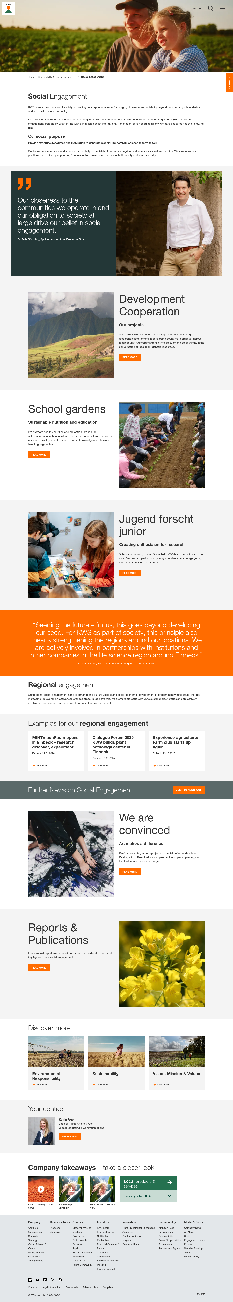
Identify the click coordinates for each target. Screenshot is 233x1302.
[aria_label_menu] (222, 8)
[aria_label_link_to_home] (8, 8)
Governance (165, 1244)
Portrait (188, 1244)
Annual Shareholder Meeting (108, 1262)
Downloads (72, 1287)
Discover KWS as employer (81, 1229)
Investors (103, 1222)
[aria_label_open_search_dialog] (210, 8)
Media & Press (193, 1222)
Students (77, 1244)
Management (35, 1231)
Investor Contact (106, 1268)
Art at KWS (34, 1256)
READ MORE (39, 454)
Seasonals (78, 1256)
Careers (77, 1222)
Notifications (103, 1236)
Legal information (51, 1287)
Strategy (32, 1240)
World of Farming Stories (193, 1250)
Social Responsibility (170, 1240)
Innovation (129, 1222)
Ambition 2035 (166, 1227)
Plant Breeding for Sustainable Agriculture (138, 1229)
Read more (129, 357)
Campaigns (34, 1236)
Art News (189, 1231)
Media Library (191, 1256)
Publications (103, 1240)
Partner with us (130, 1244)
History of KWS (36, 1252)
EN (199, 1294)
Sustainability (167, 1222)
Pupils (75, 1248)
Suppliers (108, 1287)
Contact (32, 1287)
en (194, 8)
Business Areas (60, 1222)
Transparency (35, 1260)
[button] (41, 1193)
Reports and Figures (170, 1248)
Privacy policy (90, 1287)
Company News (192, 1227)
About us (33, 1227)
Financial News (105, 1231)
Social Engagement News (194, 1238)
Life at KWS (78, 1260)
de (200, 8)
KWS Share (103, 1227)
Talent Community (82, 1264)
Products (55, 1227)
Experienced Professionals (79, 1238)
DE (203, 1294)
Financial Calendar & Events (108, 1246)
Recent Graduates (82, 1252)
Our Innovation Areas (133, 1236)
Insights (126, 1240)
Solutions (55, 1231)
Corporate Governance (104, 1254)
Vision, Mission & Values (37, 1246)
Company (34, 1222)
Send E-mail (70, 1136)
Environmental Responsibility (166, 1234)
